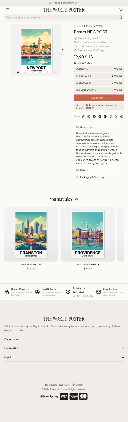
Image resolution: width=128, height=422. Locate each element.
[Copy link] (83, 116)
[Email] (121, 116)
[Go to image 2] (25, 72)
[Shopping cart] (121, 10)
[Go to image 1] (18, 72)
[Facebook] (110, 116)
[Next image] (62, 50)
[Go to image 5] (47, 72)
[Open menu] (7, 10)
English (79, 384)
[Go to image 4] (40, 72)
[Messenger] (94, 116)
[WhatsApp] (88, 116)
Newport (78, 26)
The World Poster (58, 389)
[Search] (120, 17)
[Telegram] (99, 116)
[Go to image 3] (32, 72)
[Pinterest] (105, 116)
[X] (116, 116)
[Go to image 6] (54, 72)
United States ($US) (59, 384)
